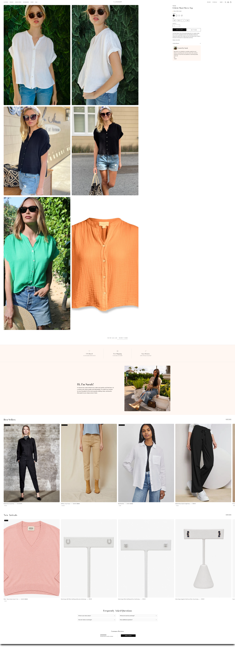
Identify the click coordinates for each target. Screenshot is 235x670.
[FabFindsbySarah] (117, 2)
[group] (117, 465)
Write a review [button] (128, 635)
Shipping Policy (101, 651)
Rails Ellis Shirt (121, 503)
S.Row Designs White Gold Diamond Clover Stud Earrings (129, 599)
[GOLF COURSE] (179, 16)
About (78, 651)
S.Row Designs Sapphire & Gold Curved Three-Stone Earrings (187, 599)
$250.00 (90, 599)
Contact (99, 655)
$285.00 (194, 503)
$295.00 (143, 599)
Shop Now (228, 419)
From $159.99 (19, 503)
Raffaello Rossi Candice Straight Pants (182, 503)
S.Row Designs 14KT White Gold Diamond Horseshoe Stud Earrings (73, 599)
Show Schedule (80, 653)
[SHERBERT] (182, 16)
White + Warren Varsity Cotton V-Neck (11, 599)
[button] (11, 2)
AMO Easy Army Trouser (65, 503)
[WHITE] (176, 16)
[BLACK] (174, 16)
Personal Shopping (81, 655)
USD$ (221, 2)
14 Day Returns (176, 43)
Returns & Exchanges (103, 653)
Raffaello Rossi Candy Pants (9, 503)
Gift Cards (79, 657)
